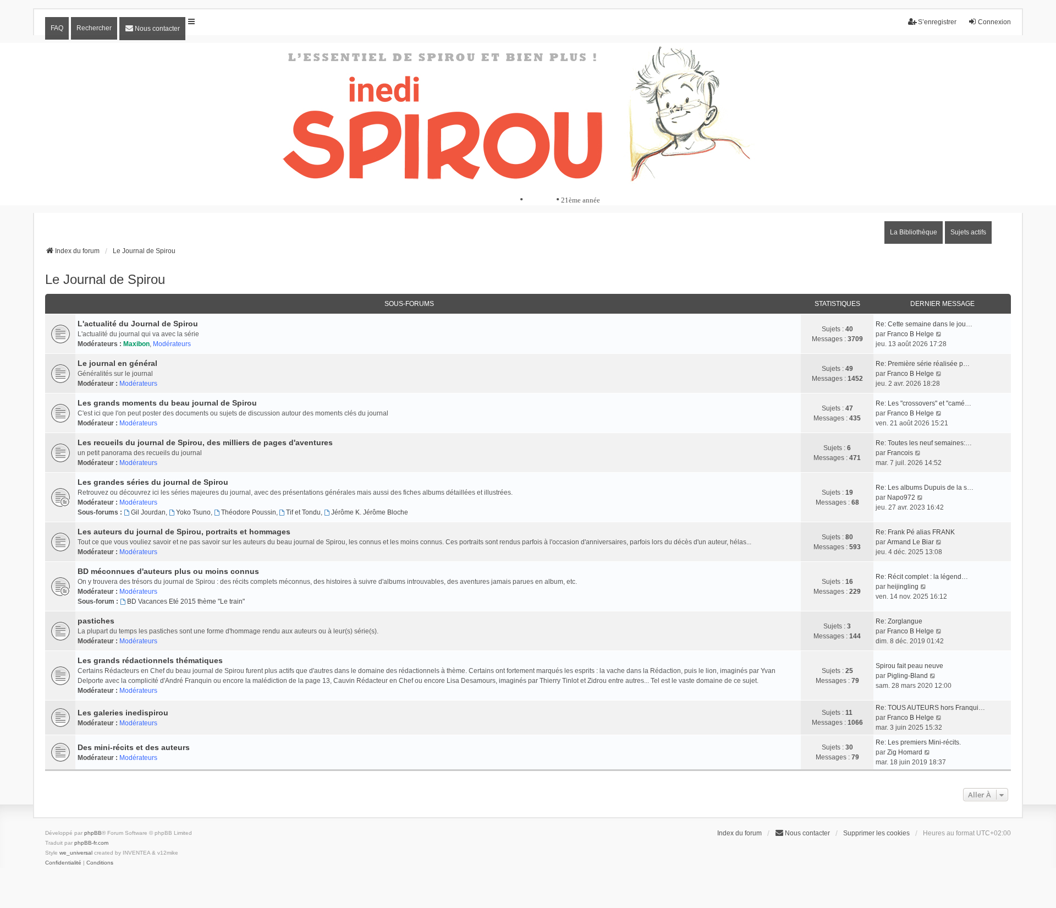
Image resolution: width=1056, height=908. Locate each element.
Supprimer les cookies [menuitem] (876, 833)
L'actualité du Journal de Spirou (138, 323)
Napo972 (901, 497)
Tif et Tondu (303, 512)
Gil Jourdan (148, 512)
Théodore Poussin (248, 512)
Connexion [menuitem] (994, 22)
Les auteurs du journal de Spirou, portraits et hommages (184, 531)
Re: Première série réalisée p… (923, 364)
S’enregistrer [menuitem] (937, 22)
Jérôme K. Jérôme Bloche (369, 512)
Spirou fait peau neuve (909, 666)
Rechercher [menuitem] (94, 28)
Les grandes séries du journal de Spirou (153, 482)
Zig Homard (904, 752)
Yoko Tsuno (193, 512)
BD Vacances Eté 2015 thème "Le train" (186, 601)
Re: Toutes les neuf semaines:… (924, 443)
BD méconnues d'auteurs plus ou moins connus (168, 571)
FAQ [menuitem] (57, 28)
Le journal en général (117, 363)
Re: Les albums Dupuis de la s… (925, 487)
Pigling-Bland (907, 676)
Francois (900, 453)
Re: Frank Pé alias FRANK (915, 532)
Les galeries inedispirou (123, 712)
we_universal (75, 853)
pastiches (96, 620)
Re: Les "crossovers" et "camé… (923, 403)
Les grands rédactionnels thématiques (150, 660)
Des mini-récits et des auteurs (134, 747)
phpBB (93, 833)
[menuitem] (152, 28)
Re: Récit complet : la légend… (922, 577)
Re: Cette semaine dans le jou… (924, 324)
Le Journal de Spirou (105, 279)
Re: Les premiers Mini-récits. (918, 742)
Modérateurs (172, 344)
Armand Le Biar (910, 542)
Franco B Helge (910, 334)
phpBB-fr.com (91, 843)
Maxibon (136, 344)
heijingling (903, 586)
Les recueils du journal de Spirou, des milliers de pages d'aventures (205, 442)
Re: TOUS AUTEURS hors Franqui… (930, 708)
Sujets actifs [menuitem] (968, 232)
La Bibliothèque (913, 232)
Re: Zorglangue (899, 621)
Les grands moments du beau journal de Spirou (167, 402)
